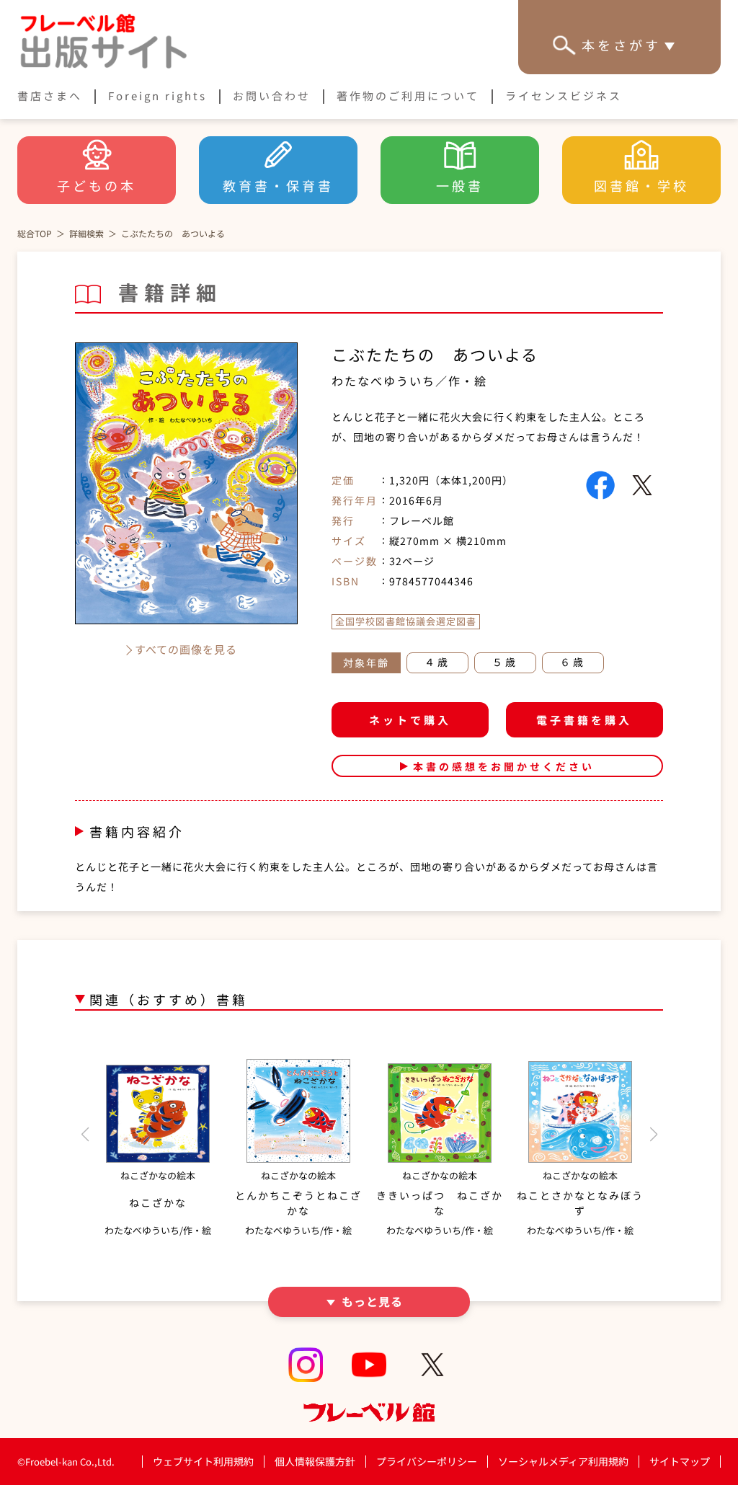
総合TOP (34, 233)
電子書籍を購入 (584, 719)
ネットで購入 (410, 719)
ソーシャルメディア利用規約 (563, 1461)
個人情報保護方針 (315, 1461)
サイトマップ (679, 1461)
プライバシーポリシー (426, 1461)
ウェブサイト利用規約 (203, 1461)
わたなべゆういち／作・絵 (409, 380)
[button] (84, 1135)
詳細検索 (86, 233)
